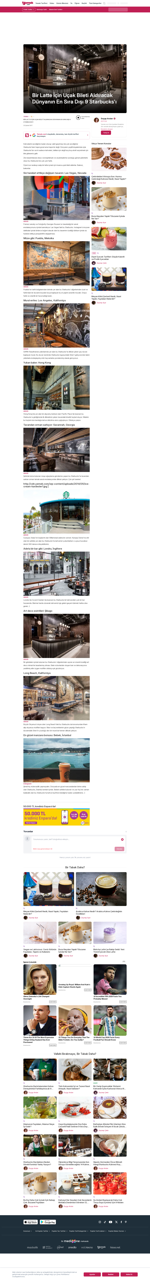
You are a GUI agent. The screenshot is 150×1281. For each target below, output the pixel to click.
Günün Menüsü (62, 3)
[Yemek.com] (27, 3)
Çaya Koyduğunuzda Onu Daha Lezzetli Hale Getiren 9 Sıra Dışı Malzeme (72, 1125)
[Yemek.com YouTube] (110, 1222)
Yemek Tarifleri (41, 3)
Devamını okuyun (107, 129)
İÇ (31, 116)
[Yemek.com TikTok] (105, 1222)
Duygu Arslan (107, 118)
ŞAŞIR (95, 1083)
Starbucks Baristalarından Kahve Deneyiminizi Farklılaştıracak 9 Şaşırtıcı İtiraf (38, 1087)
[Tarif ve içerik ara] (104, 3)
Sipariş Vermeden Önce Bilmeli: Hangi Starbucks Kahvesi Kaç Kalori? (107, 1163)
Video (52, 3)
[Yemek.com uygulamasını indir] (30, 1222)
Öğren (77, 3)
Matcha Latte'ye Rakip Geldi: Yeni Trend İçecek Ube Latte (108, 950)
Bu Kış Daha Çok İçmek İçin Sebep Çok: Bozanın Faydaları (39, 1201)
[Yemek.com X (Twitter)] (116, 1222)
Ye (71, 3)
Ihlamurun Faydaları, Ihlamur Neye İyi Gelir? (38, 1125)
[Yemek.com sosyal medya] (72, 1241)
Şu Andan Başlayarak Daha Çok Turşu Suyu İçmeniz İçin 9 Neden (108, 1201)
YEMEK (25, 116)
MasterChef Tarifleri (55, 9)
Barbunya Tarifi (42, 9)
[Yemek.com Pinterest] (126, 1222)
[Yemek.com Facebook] (121, 1222)
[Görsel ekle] (122, 839)
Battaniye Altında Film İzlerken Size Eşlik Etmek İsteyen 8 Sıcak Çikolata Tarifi (110, 1125)
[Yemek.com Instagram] (100, 1222)
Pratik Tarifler (27, 9)
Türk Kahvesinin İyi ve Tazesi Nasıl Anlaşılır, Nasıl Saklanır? (74, 1087)
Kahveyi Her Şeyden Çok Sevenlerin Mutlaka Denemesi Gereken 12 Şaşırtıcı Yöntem (75, 1201)
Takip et (106, 133)
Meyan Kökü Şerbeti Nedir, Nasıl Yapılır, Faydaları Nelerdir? (106, 297)
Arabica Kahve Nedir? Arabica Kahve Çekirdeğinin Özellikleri (99, 912)
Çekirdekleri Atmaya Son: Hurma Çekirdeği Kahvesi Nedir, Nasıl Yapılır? (108, 177)
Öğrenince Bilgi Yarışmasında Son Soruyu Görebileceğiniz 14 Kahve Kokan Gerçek (73, 1163)
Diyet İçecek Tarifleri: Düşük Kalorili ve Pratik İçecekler (107, 258)
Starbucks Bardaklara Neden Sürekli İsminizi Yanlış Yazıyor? (37, 1163)
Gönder (119, 849)
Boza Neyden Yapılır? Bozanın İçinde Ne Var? (108, 217)
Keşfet (84, 3)
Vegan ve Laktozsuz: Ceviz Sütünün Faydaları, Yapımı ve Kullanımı (39, 950)
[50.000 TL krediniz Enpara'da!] (56, 817)
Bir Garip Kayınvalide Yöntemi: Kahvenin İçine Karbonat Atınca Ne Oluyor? (109, 1087)
